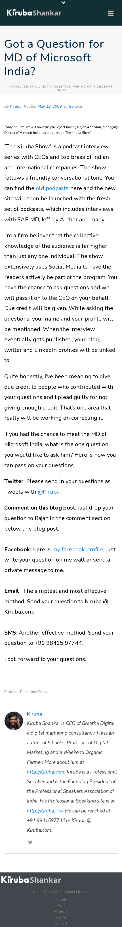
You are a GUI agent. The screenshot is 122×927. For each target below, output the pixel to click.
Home (14, 87)
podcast (11, 692)
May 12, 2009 (49, 106)
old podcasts (52, 188)
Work (61, 905)
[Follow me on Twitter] (30, 842)
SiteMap (61, 917)
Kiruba (15, 106)
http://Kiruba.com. (46, 772)
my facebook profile (77, 549)
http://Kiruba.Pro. (45, 811)
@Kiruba (49, 492)
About (61, 899)
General (30, 87)
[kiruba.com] (31, 879)
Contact (61, 923)
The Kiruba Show (34, 692)
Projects (61, 911)
